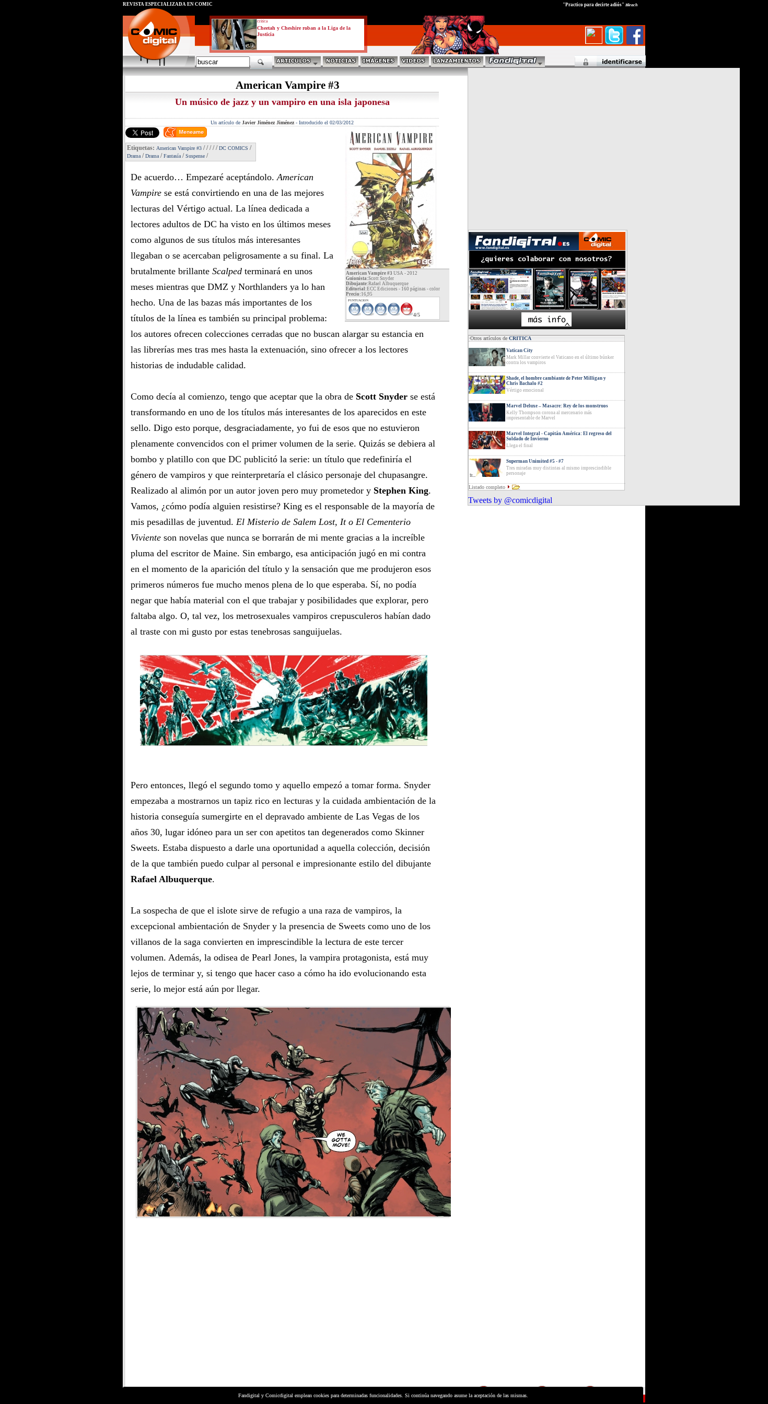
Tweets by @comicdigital (510, 500)
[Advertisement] (220, 1311)
